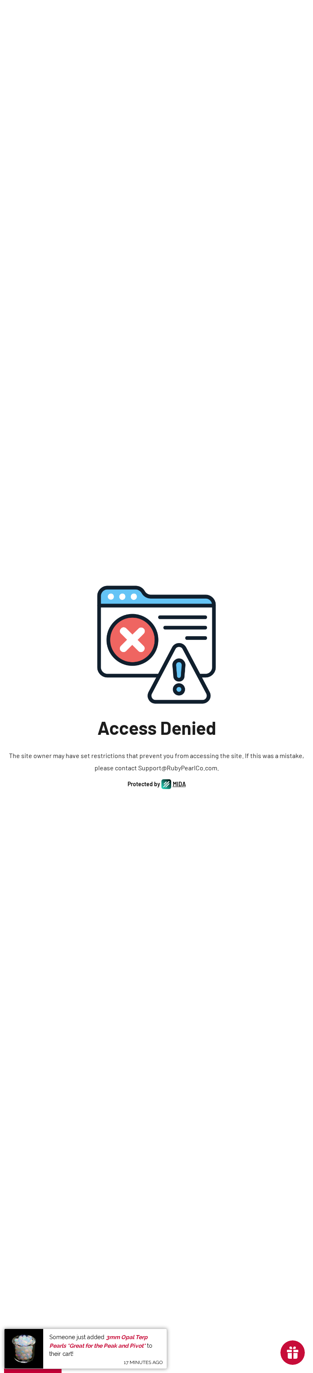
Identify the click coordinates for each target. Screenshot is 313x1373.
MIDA (179, 783)
